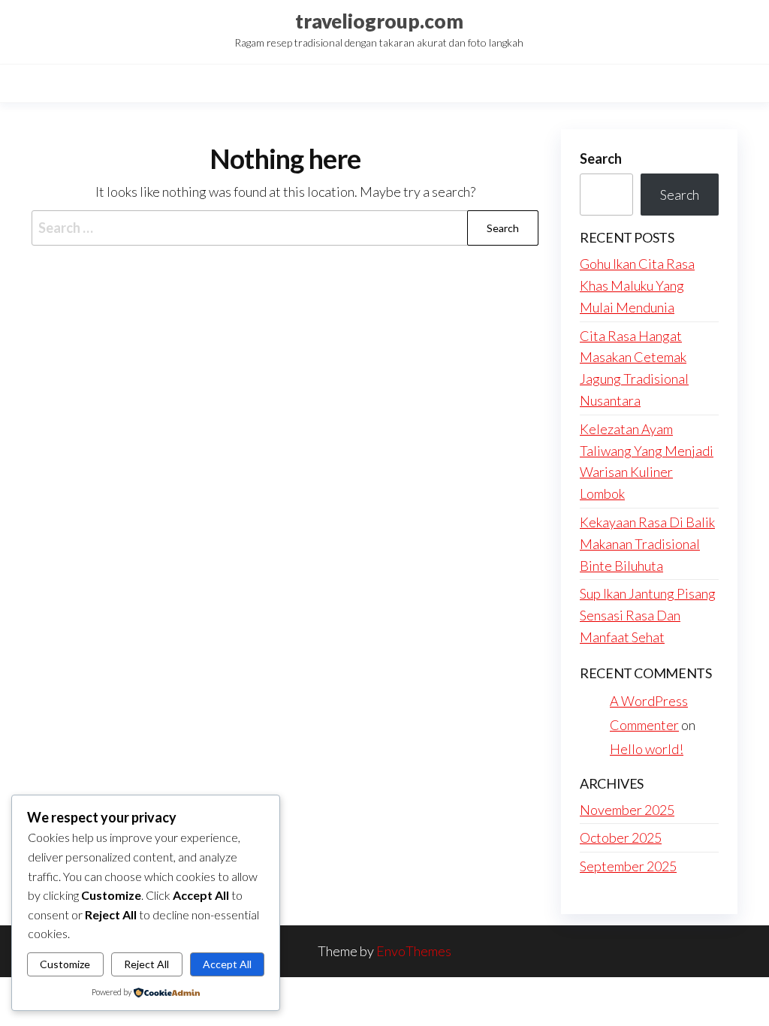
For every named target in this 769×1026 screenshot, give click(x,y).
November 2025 (627, 809)
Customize (65, 964)
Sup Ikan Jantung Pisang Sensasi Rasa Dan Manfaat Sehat (648, 615)
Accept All (227, 964)
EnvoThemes (413, 951)
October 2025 (621, 837)
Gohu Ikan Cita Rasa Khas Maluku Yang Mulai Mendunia (637, 285)
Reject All (146, 964)
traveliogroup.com (379, 21)
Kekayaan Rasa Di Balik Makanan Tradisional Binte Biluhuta (647, 544)
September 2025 (628, 866)
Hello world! (646, 749)
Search (601, 158)
